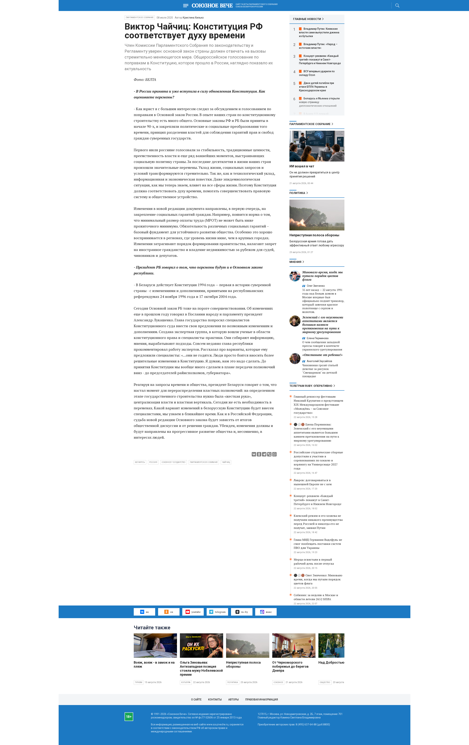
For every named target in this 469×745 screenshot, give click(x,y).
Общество (325, 682)
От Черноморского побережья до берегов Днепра (290, 666)
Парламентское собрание (204, 462)
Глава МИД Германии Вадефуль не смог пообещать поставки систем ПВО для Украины (318, 544)
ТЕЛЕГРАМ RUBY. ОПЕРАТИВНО (310, 386)
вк (147, 612)
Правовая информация (261, 699)
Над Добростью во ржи (337, 662)
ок (171, 612)
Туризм (138, 682)
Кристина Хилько (193, 17)
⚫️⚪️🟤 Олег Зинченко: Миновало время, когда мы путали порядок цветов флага (318, 579)
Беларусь (140, 462)
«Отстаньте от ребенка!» (322, 355)
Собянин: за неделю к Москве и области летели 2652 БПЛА (316, 597)
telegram (220, 612)
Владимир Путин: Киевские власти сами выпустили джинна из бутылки (319, 32)
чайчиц (226, 462)
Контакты (215, 699)
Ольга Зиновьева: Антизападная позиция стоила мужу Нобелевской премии (201, 668)
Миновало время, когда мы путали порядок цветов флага (322, 276)
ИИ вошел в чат (301, 166)
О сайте (196, 699)
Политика (297, 193)
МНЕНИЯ (295, 262)
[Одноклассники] (259, 454)
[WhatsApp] (274, 454)
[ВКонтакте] (254, 454)
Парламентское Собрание (140, 17)
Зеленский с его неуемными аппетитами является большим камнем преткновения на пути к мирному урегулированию (322, 324)
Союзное (278, 682)
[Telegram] (264, 454)
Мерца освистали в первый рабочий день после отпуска (314, 561)
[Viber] (269, 454)
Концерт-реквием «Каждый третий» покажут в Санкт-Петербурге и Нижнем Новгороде (320, 59)
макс (269, 612)
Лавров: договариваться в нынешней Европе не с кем (313, 482)
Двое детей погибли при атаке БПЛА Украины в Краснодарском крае (316, 87)
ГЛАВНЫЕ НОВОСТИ (307, 19)
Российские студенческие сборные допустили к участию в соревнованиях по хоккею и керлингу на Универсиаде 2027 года (318, 460)
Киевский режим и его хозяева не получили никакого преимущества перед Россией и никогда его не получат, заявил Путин (318, 522)
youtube (196, 612)
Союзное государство (174, 462)
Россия (153, 462)
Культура (186, 682)
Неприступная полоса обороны (314, 235)
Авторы (233, 699)
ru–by (244, 612)
